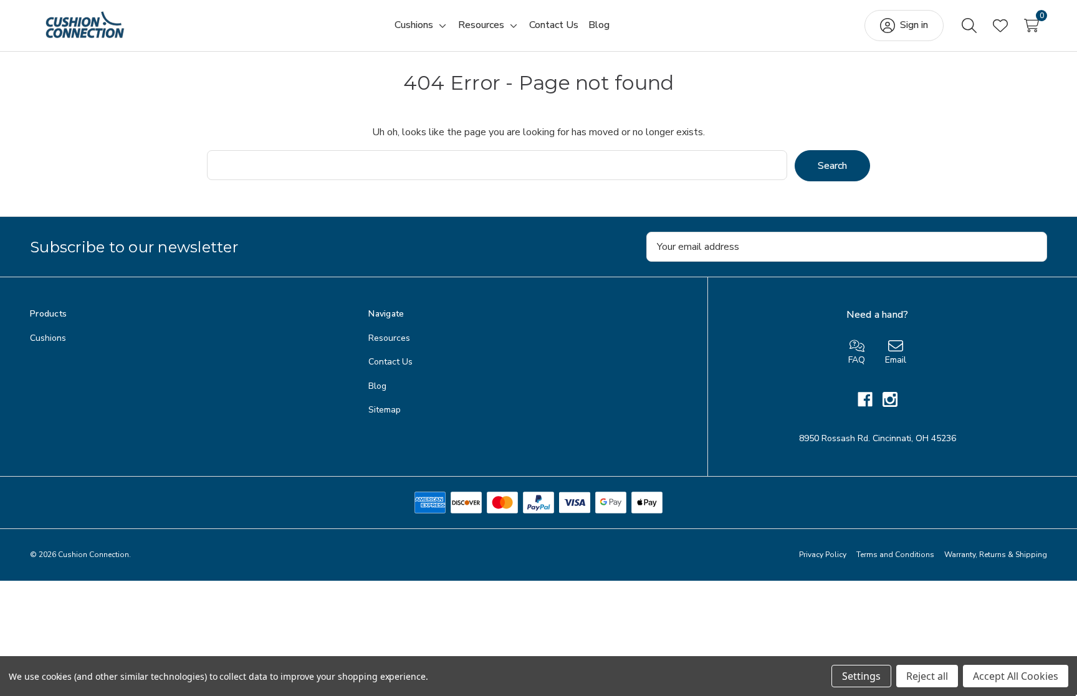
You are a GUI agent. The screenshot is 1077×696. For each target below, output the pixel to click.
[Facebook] (870, 399)
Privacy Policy (822, 555)
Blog (377, 386)
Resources (389, 338)
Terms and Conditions (895, 555)
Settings (861, 676)
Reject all (927, 676)
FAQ (856, 360)
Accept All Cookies (1015, 676)
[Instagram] (890, 399)
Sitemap (384, 410)
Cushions (48, 338)
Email (895, 360)
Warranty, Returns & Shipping (995, 555)
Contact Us (390, 362)
